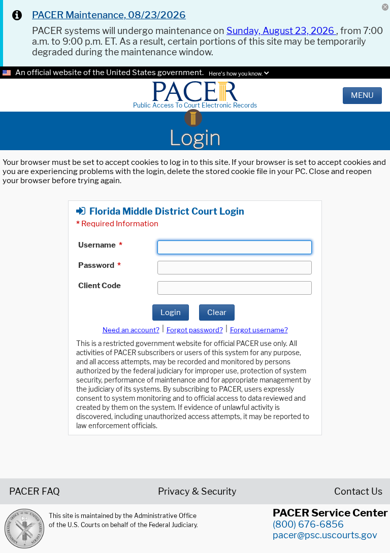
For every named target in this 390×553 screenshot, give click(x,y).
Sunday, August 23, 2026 (281, 30)
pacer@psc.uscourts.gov (325, 535)
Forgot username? (259, 330)
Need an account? (131, 330)
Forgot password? (195, 330)
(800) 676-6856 (308, 524)
